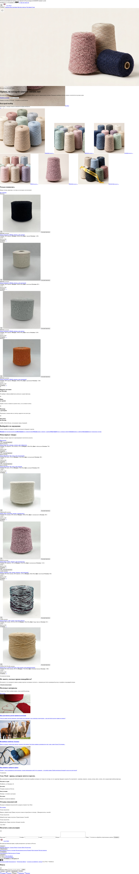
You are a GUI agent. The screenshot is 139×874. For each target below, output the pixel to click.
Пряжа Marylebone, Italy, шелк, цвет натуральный (12, 455)
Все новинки (3, 192)
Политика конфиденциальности (8, 861)
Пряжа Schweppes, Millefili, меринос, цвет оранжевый (13, 379)
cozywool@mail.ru (9, 857)
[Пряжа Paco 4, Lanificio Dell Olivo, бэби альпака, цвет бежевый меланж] (22, 664)
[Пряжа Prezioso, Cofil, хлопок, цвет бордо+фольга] (22, 617)
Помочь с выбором (14, 97)
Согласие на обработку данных (34, 861)
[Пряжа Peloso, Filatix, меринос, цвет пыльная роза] (22, 559)
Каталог (2, 7)
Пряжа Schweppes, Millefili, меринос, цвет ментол (12, 331)
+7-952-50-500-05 (24, 2)
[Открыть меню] (1, 5)
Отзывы (18, 853)
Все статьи (2, 693)
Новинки (7, 7)
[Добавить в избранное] (1, 232)
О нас (33, 7)
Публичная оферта (21, 861)
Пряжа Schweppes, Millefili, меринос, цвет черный (12, 234)
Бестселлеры (13, 7)
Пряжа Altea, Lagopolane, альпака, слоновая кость (12, 513)
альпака (21, 871)
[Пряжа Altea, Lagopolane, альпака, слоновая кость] (22, 510)
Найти (23, 869)
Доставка (29, 7)
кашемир (2, 871)
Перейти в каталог (4, 97)
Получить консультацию (6, 684)
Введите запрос (4, 869)
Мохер (15, 847)
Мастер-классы (21, 7)
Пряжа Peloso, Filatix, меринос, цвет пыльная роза (12, 561)
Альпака (12, 847)
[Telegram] (16, 2)
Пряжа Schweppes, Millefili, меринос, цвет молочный (13, 283)
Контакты (5, 853)
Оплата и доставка (11, 850)
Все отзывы (3, 807)
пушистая (8, 871)
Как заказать (3, 850)
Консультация (35, 850)
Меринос (7, 847)
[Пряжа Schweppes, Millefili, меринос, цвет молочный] (22, 280)
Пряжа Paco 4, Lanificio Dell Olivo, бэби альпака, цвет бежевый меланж (17, 667)
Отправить (116, 837)
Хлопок (20, 847)
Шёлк (23, 847)
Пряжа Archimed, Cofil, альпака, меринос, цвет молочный (14, 572)
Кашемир (2, 847)
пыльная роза (15, 871)
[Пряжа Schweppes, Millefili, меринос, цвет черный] (22, 232)
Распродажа (28, 847)
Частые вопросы (43, 850)
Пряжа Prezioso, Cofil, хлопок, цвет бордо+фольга (12, 620)
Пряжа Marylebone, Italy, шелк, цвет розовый (11, 466)
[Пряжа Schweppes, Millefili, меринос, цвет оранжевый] (22, 376)
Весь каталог (3, 440)
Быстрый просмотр (45, 232)
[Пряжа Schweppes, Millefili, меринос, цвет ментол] (22, 328)
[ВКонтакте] (18, 2)
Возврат (29, 850)
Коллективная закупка (21, 850)
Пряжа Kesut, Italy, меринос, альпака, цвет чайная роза (13, 445)
